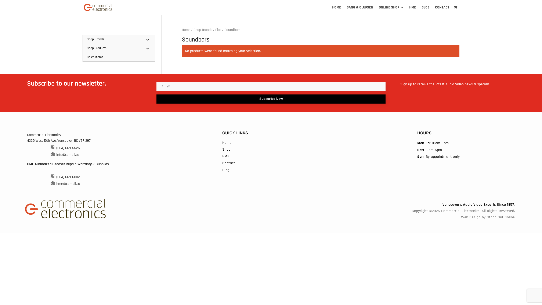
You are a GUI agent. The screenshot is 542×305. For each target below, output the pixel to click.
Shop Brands (203, 30)
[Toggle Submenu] (147, 39)
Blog (426, 8)
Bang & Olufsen (360, 8)
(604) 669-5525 (68, 148)
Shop (226, 149)
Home (336, 8)
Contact (442, 8)
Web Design (471, 217)
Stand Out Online (501, 217)
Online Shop (389, 8)
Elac (218, 30)
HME (412, 8)
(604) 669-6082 (68, 177)
